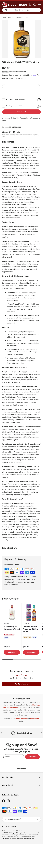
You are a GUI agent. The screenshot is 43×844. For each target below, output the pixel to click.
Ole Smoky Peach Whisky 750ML (18, 17)
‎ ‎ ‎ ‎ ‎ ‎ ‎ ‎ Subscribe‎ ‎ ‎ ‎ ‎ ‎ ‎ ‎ (32, 757)
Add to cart (21, 112)
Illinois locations (21, 719)
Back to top (21, 769)
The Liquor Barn (12, 826)
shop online (34, 719)
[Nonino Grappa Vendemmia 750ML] (12, 612)
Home (4, 17)
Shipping (5, 72)
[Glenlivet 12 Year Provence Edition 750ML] (31, 612)
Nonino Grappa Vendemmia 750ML (12, 627)
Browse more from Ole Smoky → (14, 78)
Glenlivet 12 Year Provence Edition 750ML (30, 629)
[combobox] (21, 10)
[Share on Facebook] (14, 132)
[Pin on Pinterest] (18, 132)
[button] (34, 4)
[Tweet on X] (9, 132)
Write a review (21, 684)
